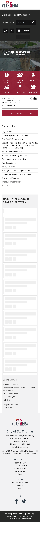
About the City (20, 463)
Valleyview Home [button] (9, 166)
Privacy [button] (8, 514)
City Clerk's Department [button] (12, 139)
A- (12, 30)
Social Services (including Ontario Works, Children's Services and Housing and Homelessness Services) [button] (20, 145)
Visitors (20, 485)
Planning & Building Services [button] (14, 155)
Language (8, 22)
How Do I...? (23, 15)
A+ (5, 30)
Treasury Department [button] (11, 182)
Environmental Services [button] (12, 151)
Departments (20, 468)
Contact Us (15, 100)
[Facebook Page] (16, 501)
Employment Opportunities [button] (14, 159)
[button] (20, 5)
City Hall (5, 100)
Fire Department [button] (9, 163)
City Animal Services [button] (10, 178)
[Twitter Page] (23, 501)
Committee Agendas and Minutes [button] (16, 174)
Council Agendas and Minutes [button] (15, 135)
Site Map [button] (30, 514)
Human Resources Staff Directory (18, 113)
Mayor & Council (20, 465)
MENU (25, 30)
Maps (20, 488)
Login (20, 495)
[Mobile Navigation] (23, 37)
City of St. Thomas (9, 98)
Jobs (20, 474)
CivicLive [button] (21, 516)
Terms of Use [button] (19, 514)
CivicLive (17, 453)
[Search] (33, 22)
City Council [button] (7, 131)
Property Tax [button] (7, 185)
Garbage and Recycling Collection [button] (16, 170)
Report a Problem (20, 482)
